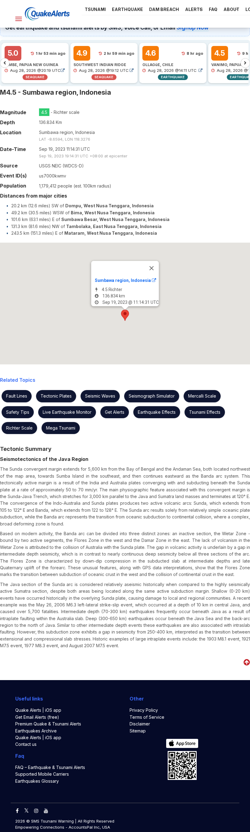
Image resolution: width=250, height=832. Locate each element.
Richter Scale (19, 427)
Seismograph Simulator (152, 395)
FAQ (213, 9)
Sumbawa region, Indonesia (123, 280)
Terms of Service (147, 717)
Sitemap (138, 730)
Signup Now (193, 27)
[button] (125, 315)
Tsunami (95, 9)
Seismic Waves (100, 395)
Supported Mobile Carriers (42, 774)
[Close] (151, 268)
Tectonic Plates (56, 395)
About (231, 9)
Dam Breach (164, 9)
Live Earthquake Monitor (67, 412)
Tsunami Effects (204, 412)
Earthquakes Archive (36, 730)
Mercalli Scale (202, 395)
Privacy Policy (144, 710)
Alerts (194, 9)
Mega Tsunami (60, 427)
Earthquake (127, 9)
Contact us (26, 744)
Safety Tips (17, 412)
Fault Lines (16, 395)
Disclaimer (140, 723)
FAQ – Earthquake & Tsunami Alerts (50, 767)
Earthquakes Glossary (37, 781)
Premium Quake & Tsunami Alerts (48, 723)
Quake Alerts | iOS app (38, 710)
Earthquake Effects (157, 412)
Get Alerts (114, 412)
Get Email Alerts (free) (37, 717)
